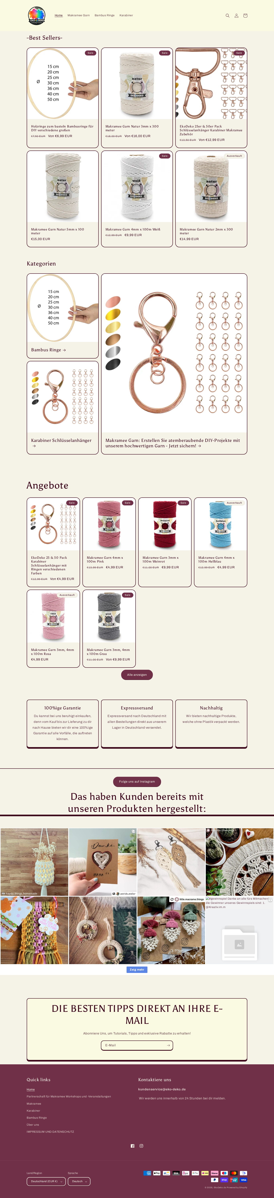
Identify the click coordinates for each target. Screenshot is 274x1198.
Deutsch (77, 1181)
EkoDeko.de (220, 1187)
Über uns (33, 1124)
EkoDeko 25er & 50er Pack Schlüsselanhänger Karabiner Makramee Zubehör (211, 130)
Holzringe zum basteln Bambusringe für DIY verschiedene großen (62, 128)
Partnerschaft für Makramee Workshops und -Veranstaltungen (69, 1096)
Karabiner (33, 1110)
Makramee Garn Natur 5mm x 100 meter (57, 231)
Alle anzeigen (137, 674)
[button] (227, 15)
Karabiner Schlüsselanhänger (61, 440)
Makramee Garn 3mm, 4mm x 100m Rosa (52, 652)
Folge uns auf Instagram (137, 781)
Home (31, 1089)
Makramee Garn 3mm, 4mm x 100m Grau (108, 652)
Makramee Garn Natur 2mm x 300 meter (206, 231)
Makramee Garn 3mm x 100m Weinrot (161, 559)
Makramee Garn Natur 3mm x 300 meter (132, 128)
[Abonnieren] (168, 1045)
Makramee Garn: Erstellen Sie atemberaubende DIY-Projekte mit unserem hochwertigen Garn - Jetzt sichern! (173, 443)
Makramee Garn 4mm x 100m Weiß (133, 229)
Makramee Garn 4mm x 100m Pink (105, 559)
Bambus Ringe (46, 350)
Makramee (34, 1103)
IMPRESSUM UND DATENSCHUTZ (50, 1131)
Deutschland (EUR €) (44, 1181)
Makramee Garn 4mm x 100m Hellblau (216, 559)
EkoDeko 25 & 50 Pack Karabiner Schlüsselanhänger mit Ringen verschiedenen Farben (49, 565)
